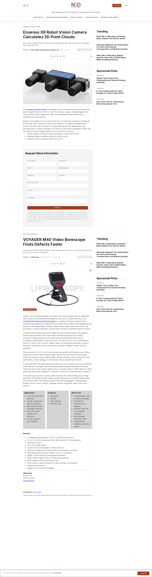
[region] (76, 573)
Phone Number (63, 168)
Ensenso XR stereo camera (36, 109)
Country (30, 190)
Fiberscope (35, 257)
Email (29, 168)
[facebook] (51, 56)
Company (30, 175)
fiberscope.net (28, 481)
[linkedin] (54, 56)
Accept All (143, 573)
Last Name (62, 161)
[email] (64, 56)
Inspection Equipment (30, 234)
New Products (39, 17)
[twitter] (57, 56)
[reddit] (61, 56)
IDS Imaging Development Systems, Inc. (45, 50)
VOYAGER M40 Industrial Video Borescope (39, 321)
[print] (91, 56)
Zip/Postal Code (32, 182)
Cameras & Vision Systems (31, 26)
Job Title (62, 175)
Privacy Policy (57, 572)
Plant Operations (92, 17)
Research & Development (109, 17)
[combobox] (57, 193)
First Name (31, 161)
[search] (27, 5)
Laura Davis (37, 492)
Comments (30, 198)
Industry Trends (77, 17)
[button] (24, 5)
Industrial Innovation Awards (57, 17)
